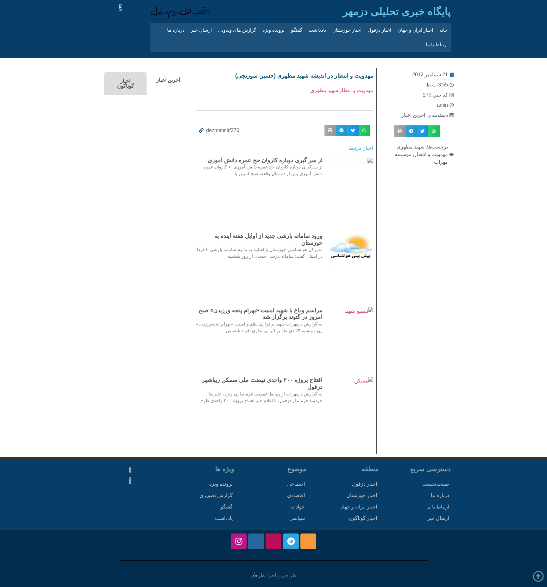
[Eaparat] (273, 541)
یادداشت (317, 30)
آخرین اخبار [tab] (168, 80)
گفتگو (296, 30)
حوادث (298, 506)
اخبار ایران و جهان (415, 30)
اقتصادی (296, 495)
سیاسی (297, 518)
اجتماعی (296, 484)
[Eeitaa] (308, 541)
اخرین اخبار (413, 115)
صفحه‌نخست (435, 484)
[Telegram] (291, 541)
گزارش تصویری (216, 495)
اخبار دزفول (379, 30)
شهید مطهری (410, 146)
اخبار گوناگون (363, 518)
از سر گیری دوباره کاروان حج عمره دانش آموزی (265, 160)
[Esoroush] (256, 541)
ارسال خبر (201, 30)
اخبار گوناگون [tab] (125, 83)
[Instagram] (239, 541)
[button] (434, 131)
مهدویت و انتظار (431, 154)
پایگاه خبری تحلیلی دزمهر (397, 11)
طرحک (257, 575)
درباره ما (176, 30)
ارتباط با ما (437, 44)
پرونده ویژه (273, 30)
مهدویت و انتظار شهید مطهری (341, 90)
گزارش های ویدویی (237, 30)
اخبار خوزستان (347, 30)
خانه (443, 30)
